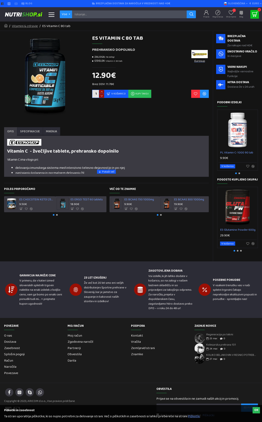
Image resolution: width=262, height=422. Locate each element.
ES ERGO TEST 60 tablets (86, 200)
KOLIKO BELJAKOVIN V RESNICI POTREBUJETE (231, 355)
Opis (10, 131)
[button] (53, 215)
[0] (254, 14)
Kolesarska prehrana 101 (221, 344)
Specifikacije (30, 131)
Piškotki (194, 416)
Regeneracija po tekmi (219, 334)
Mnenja (51, 131)
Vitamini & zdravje (25, 26)
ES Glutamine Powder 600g (237, 230)
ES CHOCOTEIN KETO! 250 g (36, 200)
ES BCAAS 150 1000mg (139, 200)
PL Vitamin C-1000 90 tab (236, 153)
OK (256, 410)
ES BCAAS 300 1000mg (189, 200)
